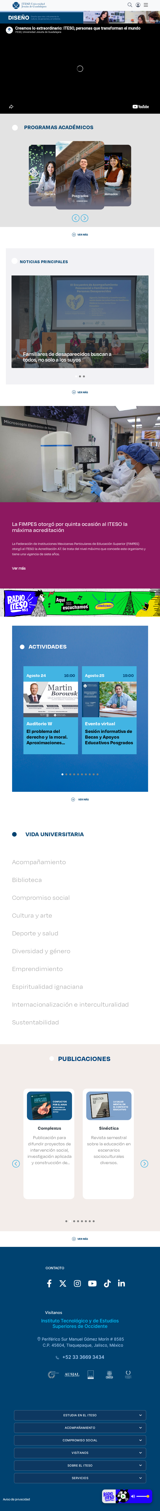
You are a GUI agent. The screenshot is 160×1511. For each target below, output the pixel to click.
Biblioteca (27, 879)
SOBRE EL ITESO (80, 1465)
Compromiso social (41, 897)
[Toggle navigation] (144, 5)
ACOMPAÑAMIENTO (80, 1428)
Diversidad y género (41, 950)
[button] (76, 376)
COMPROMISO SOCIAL (80, 1440)
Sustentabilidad (35, 1022)
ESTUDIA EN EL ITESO (80, 1415)
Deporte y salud (35, 933)
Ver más (19, 568)
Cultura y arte (32, 915)
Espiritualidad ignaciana (47, 986)
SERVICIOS (80, 1478)
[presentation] (16, 1164)
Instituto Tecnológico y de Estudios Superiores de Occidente (80, 1323)
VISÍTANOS (80, 1453)
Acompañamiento (39, 861)
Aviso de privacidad (16, 1499)
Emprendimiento (37, 968)
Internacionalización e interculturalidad (70, 1004)
